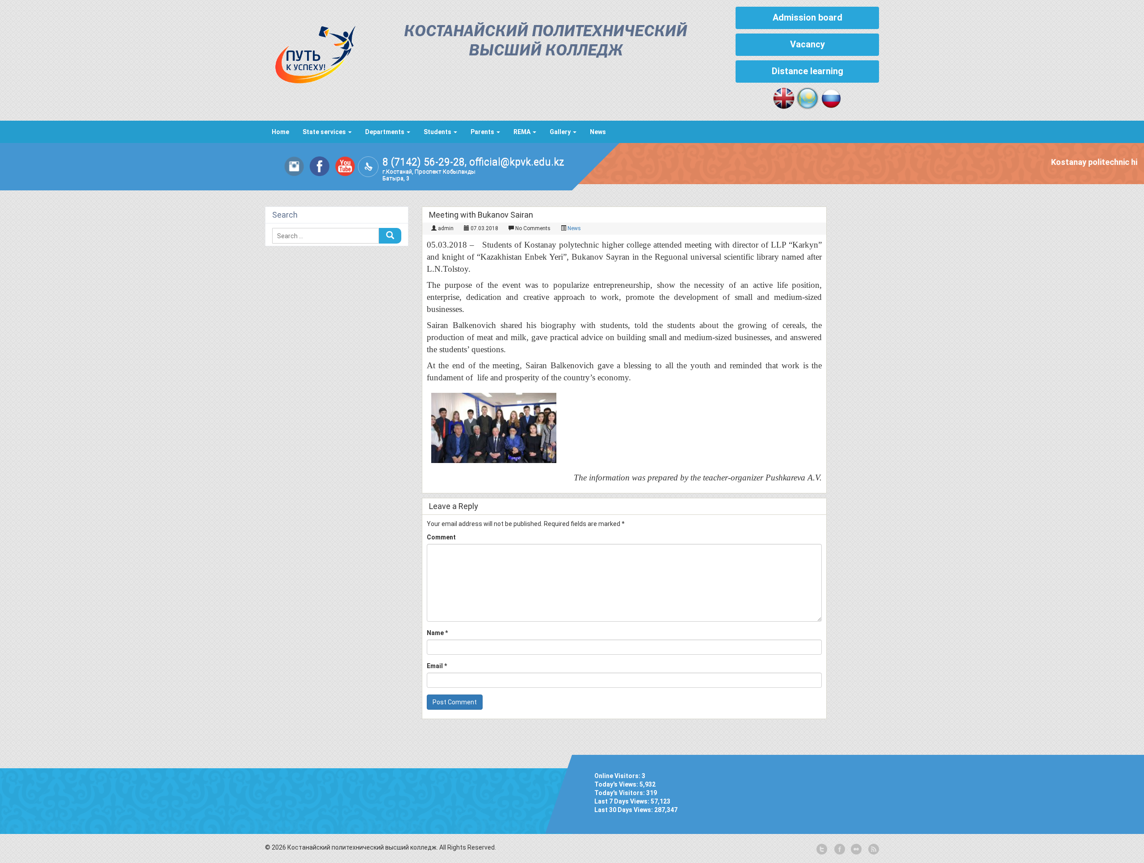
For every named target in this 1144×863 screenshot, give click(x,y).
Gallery (561, 131)
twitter (822, 849)
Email (437, 665)
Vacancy (807, 44)
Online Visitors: (618, 776)
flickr (855, 849)
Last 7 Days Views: (622, 801)
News (598, 131)
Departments (385, 131)
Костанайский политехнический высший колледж (545, 41)
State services (325, 131)
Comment (441, 537)
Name (437, 632)
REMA (522, 131)
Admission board (807, 17)
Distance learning (807, 71)
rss (872, 849)
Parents (483, 131)
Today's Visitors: (620, 793)
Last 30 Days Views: (624, 810)
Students (438, 131)
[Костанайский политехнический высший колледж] (310, 52)
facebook (838, 849)
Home (280, 131)
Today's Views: (616, 784)
